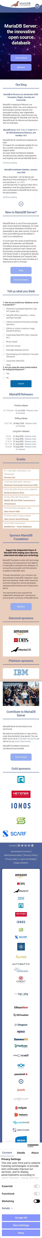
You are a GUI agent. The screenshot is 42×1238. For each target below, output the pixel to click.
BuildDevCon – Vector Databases (18, 527)
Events (21, 459)
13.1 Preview (8, 410)
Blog (21, 270)
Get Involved (21, 58)
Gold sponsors (21, 768)
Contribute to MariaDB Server (21, 713)
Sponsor (21, 67)
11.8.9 (8, 439)
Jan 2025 (20, 182)
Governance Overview (21, 851)
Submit (21, 384)
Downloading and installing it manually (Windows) (22, 355)
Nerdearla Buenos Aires (14, 493)
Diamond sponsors (21, 618)
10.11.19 (8, 444)
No (7, 378)
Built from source (13, 346)
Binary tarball (11, 342)
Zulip (20, 739)
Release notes (32, 410)
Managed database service (17, 350)
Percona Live (9, 477)
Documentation (21, 279)
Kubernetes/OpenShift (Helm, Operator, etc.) (22, 336)
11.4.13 (8, 441)
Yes (7, 373)
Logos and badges (27, 859)
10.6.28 (8, 447)
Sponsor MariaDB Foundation (21, 537)
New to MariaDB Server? (21, 212)
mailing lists (31, 739)
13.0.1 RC (8, 423)
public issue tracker (22, 741)
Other (8, 365)
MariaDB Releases (21, 394)
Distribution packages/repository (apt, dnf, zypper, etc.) (21, 310)
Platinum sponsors (21, 661)
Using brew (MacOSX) (15, 361)
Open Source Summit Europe (16, 519)
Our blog (21, 84)
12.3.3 (8, 436)
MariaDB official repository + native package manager (20, 316)
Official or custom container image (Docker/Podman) (20, 329)
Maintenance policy (13, 855)
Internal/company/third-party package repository (22, 323)
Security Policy (30, 855)
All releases (20, 413)
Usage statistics (20, 863)
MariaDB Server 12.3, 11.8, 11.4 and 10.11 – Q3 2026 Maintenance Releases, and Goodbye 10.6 (21, 133)
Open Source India (12, 511)
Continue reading (10, 163)
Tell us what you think (21, 291)
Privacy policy (11, 859)
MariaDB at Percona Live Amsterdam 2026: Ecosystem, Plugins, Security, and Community (21, 97)
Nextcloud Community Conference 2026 (21, 485)
